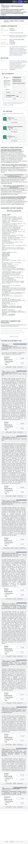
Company (12, 841)
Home (7, 841)
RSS (22, 841)
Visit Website (14, 122)
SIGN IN (25, 1)
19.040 (12, 17)
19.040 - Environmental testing (16, 32)
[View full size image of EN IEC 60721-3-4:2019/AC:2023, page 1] (7, 83)
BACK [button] (1, 17)
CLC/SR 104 (17, 17)
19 (9, 105)
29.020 (16, 548)
